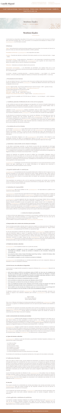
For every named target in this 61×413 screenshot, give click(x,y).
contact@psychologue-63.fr (54, 3)
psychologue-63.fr (10, 41)
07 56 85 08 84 (51, 2)
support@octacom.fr (22, 90)
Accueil (25, 24)
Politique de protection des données (40, 411)
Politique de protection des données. (35, 219)
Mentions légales (27, 411)
